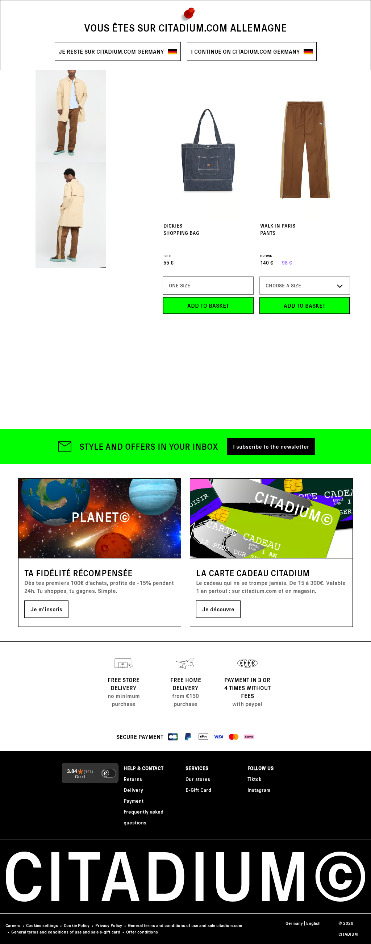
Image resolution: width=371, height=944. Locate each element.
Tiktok (254, 779)
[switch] (108, 773)
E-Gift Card (198, 790)
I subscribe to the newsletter (271, 446)
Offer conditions (142, 932)
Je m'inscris (46, 609)
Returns (133, 779)
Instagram (258, 790)
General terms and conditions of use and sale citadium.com (185, 925)
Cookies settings (42, 925)
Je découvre (218, 609)
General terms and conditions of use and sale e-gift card (65, 932)
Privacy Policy (108, 925)
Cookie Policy (76, 925)
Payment (133, 801)
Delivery (133, 790)
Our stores (198, 779)
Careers (12, 925)
